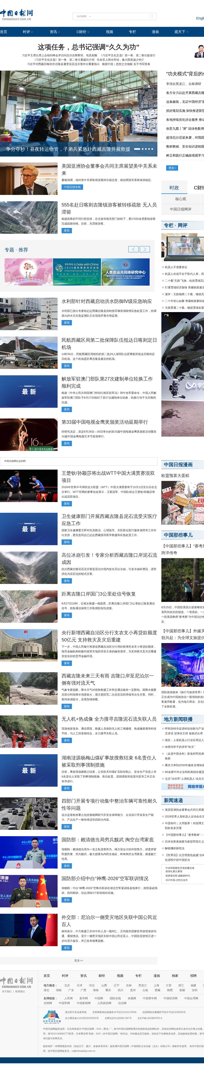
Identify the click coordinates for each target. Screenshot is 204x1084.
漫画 (155, 32)
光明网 (48, 1003)
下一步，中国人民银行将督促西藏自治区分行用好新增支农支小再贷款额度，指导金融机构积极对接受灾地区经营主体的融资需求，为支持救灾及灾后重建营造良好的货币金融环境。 (109, 651)
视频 (109, 32)
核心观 (180, 199)
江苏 (169, 985)
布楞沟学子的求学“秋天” (180, 746)
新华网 (83, 998)
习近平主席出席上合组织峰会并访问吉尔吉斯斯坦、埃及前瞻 (59, 55)
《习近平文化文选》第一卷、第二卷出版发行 (127, 55)
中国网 (99, 998)
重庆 (108, 990)
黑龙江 (142, 985)
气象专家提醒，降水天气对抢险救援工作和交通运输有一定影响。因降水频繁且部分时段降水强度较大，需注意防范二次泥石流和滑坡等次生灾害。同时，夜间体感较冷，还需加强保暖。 (109, 694)
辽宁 (116, 985)
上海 (156, 985)
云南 (145, 990)
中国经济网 (171, 998)
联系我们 (20, 991)
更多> (172, 167)
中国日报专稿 (72, 187)
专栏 (132, 32)
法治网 (122, 1003)
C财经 (81, 32)
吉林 (129, 985)
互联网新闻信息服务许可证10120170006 (114, 1012)
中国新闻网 (84, 1003)
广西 (83, 990)
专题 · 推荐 (16, 249)
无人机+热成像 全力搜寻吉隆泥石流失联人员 (109, 719)
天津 (79, 985)
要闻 (67, 230)
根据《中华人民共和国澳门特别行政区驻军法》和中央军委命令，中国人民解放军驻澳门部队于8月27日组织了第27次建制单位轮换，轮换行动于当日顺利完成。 (109, 397)
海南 (96, 990)
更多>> (78, 960)
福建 (193, 985)
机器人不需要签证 (176, 267)
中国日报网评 (180, 209)
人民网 (68, 998)
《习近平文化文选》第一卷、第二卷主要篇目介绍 (63, 59)
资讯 (53, 32)
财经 (102, 975)
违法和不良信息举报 (75, 1012)
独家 (175, 975)
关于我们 (7, 991)
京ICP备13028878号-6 (150, 1018)
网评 (182, 225)
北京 (67, 985)
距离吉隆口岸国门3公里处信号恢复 (99, 593)
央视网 (132, 998)
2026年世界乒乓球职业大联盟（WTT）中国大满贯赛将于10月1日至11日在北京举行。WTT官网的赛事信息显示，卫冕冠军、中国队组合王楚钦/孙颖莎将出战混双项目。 (109, 492)
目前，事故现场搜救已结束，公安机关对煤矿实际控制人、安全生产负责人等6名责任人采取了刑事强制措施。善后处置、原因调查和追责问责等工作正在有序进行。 (109, 776)
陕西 (170, 990)
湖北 (46, 990)
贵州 (133, 990)
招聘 (193, 975)
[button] (137, 149)
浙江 (181, 985)
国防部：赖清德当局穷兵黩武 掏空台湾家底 (108, 839)
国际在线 (115, 998)
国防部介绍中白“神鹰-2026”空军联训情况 (105, 878)
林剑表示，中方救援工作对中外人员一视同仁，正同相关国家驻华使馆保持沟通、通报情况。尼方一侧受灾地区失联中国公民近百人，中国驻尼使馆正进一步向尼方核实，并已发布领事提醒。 (109, 936)
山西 (104, 985)
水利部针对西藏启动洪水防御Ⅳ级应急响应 (107, 301)
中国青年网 (150, 998)
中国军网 (64, 1003)
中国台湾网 (191, 998)
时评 (26, 32)
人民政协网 (104, 1003)
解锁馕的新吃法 (174, 848)
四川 (120, 990)
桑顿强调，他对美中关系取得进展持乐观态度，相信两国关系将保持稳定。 (108, 180)
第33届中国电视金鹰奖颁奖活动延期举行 (105, 422)
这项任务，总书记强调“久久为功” (88, 47)
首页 (3, 32)
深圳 (194, 990)
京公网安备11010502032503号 (82, 1018)
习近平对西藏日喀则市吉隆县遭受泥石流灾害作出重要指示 (63, 64)
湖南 (59, 990)
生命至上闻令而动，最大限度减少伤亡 (120, 59)
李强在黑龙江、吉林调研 (183, 84)
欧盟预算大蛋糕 (175, 475)
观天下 (180, 32)
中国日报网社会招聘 (15, 461)
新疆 (182, 990)
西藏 (157, 990)
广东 (71, 990)
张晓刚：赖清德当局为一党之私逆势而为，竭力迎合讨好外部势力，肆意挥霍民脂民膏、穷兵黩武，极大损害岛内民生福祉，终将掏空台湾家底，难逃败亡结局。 (109, 854)
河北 (92, 985)
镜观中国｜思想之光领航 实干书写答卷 (126, 64)
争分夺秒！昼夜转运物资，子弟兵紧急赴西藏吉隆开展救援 (68, 149)
